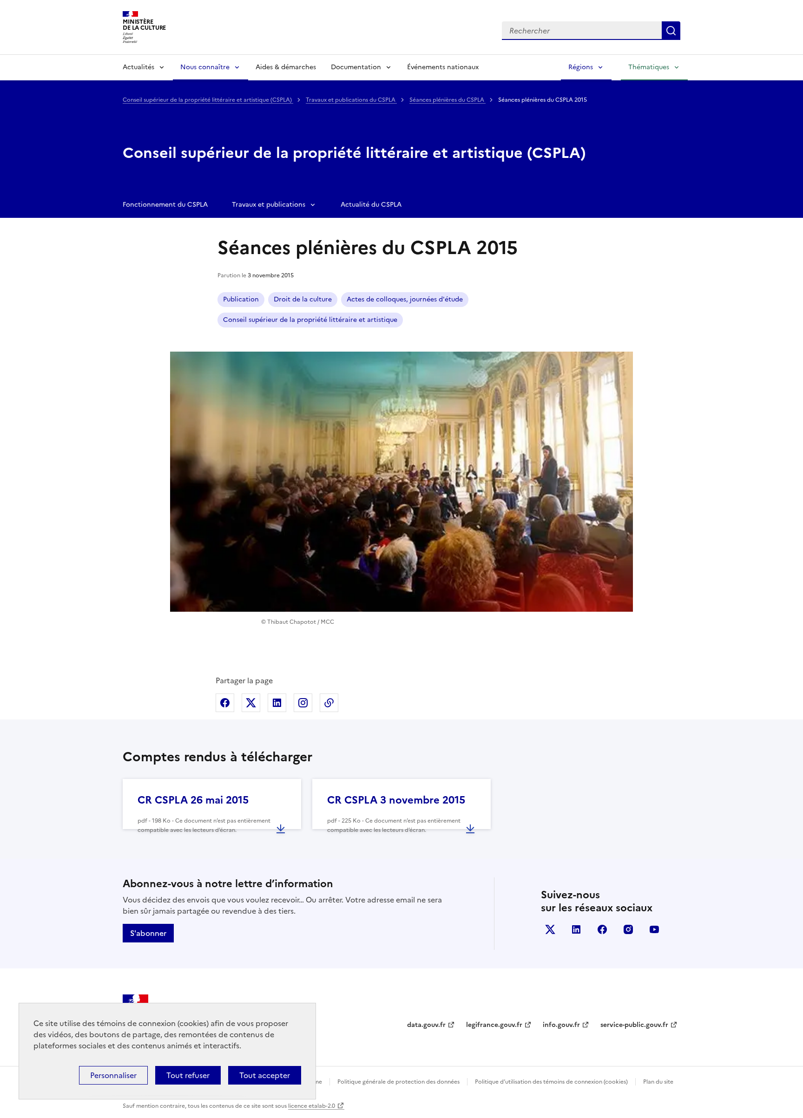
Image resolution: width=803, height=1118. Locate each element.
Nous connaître (205, 67)
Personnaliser (113, 1075)
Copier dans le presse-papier (329, 702)
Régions (580, 67)
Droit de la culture (303, 299)
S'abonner (148, 933)
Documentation (356, 67)
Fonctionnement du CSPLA (165, 204)
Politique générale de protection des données (398, 1082)
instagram (628, 929)
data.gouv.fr (426, 1025)
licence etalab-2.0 (311, 1106)
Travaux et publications (268, 204)
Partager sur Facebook (225, 702)
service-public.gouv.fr (634, 1025)
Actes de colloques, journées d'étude (405, 299)
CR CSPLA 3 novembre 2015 (396, 800)
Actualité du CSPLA (371, 204)
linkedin (576, 929)
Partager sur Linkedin (277, 702)
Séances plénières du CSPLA (447, 100)
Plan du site (658, 1082)
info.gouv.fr (561, 1025)
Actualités (138, 67)
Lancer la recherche (671, 30)
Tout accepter (264, 1075)
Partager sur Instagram (303, 702)
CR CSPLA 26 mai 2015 (193, 800)
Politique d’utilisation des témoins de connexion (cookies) (551, 1082)
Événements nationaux (443, 67)
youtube (654, 929)
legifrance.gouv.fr (494, 1025)
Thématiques (648, 67)
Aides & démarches (286, 67)
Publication (241, 299)
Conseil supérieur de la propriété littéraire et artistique (310, 320)
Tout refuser (188, 1075)
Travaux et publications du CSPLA (351, 100)
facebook (602, 929)
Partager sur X (251, 702)
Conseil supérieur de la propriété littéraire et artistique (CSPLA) (208, 100)
